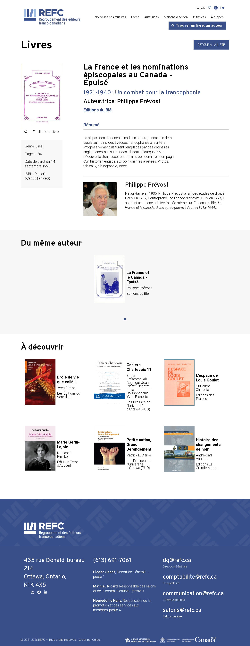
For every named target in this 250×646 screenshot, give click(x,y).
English (200, 8)
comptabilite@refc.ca (190, 577)
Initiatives (199, 17)
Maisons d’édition (176, 17)
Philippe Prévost (139, 101)
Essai (39, 146)
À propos (217, 17)
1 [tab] (125, 319)
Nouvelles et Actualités (110, 17)
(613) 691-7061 (112, 560)
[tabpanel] (125, 282)
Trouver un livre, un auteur (199, 25)
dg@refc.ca (177, 560)
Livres (135, 17)
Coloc (96, 639)
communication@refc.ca (193, 593)
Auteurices (151, 17)
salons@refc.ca (182, 610)
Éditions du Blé (97, 110)
